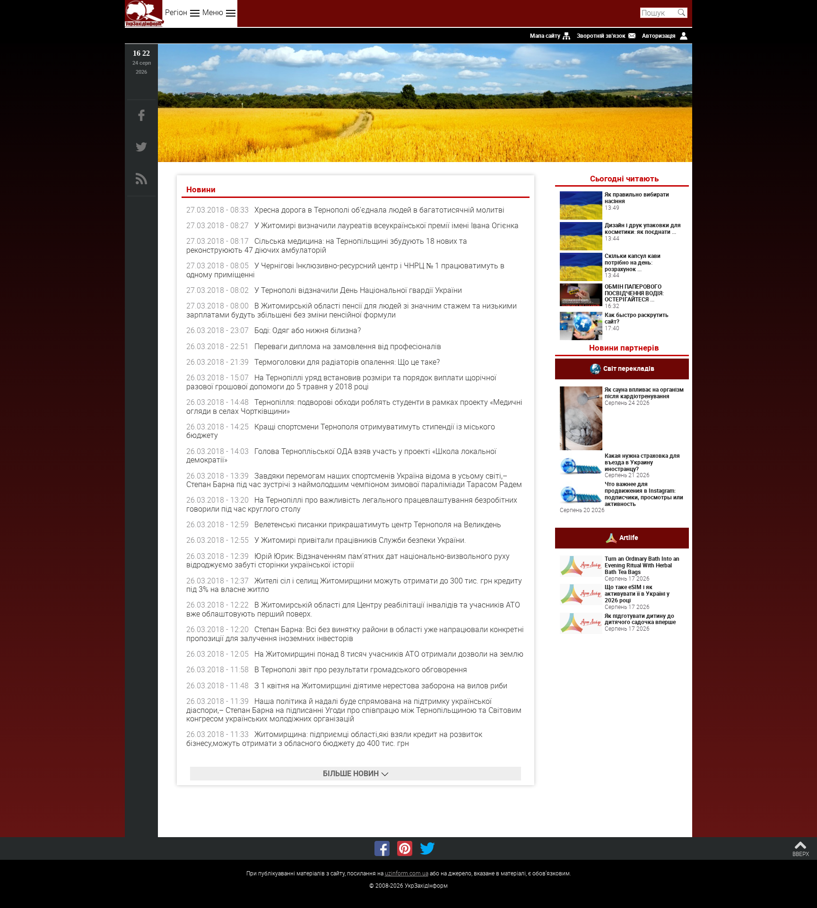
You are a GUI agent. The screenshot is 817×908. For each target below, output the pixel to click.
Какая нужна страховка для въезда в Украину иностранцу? (642, 462)
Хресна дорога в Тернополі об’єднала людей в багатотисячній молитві (379, 210)
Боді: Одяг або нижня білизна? (307, 330)
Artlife (628, 537)
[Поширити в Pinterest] (404, 848)
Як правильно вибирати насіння (637, 197)
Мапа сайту (545, 35)
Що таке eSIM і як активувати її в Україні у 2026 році (637, 593)
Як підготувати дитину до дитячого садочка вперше (640, 619)
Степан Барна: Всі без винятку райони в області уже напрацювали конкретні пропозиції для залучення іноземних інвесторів (355, 633)
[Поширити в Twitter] (427, 848)
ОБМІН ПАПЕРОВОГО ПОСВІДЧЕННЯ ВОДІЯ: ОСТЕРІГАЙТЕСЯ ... (634, 293)
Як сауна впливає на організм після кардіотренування (644, 392)
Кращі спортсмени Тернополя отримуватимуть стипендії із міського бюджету (340, 430)
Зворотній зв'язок (601, 35)
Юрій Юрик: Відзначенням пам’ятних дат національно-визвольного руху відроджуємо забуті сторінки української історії (348, 560)
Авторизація (659, 35)
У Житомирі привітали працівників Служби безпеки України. (360, 540)
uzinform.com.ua (406, 873)
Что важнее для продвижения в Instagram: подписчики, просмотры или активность (644, 493)
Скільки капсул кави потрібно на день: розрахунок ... (633, 262)
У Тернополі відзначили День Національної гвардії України (358, 290)
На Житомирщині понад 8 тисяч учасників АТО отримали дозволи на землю (388, 654)
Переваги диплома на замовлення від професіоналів (347, 346)
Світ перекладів (628, 368)
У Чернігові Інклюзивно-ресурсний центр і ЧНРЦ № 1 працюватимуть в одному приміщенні (345, 269)
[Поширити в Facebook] (382, 848)
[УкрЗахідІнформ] (144, 13)
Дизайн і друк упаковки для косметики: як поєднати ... (643, 228)
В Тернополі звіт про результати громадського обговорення (360, 669)
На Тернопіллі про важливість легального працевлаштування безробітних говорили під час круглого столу (351, 504)
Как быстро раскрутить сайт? (637, 318)
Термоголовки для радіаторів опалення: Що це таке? (347, 362)
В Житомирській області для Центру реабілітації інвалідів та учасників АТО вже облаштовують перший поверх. (353, 609)
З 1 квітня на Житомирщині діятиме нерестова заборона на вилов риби (380, 685)
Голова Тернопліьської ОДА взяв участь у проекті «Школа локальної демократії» (341, 455)
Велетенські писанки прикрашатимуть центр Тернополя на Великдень (377, 524)
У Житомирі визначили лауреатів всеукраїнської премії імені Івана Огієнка (386, 225)
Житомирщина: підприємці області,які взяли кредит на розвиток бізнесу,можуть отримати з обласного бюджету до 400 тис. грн (334, 738)
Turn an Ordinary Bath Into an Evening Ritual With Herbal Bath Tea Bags (642, 565)
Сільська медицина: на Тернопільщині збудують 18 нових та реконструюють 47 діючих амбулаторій (326, 245)
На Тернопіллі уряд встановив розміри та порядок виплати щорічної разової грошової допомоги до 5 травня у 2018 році (341, 381)
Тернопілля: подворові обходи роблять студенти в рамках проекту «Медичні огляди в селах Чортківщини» (354, 406)
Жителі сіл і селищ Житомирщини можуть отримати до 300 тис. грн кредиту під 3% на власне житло (354, 584)
